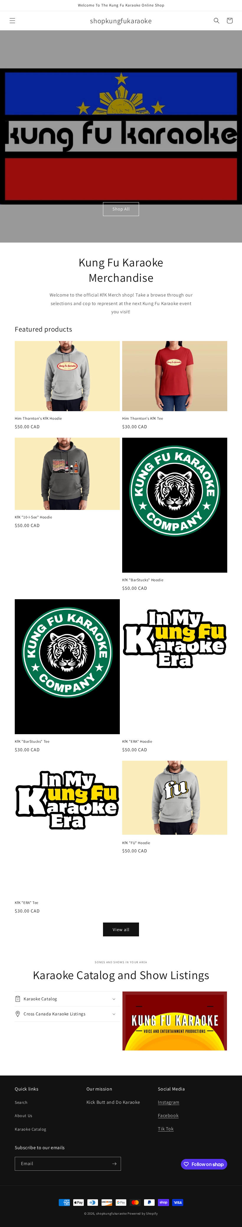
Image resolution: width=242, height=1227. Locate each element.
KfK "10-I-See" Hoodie (33, 517)
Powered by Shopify (142, 1213)
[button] (12, 20)
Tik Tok (166, 1129)
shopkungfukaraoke (111, 1213)
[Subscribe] (114, 1164)
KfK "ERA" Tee (26, 902)
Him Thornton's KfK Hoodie (38, 418)
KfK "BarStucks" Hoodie (142, 580)
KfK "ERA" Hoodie (137, 741)
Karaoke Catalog (30, 1129)
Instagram (168, 1102)
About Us (23, 1115)
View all (121, 929)
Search (21, 1102)
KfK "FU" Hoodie (136, 843)
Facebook (168, 1115)
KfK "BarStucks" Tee (32, 741)
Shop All (121, 209)
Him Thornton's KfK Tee (142, 418)
